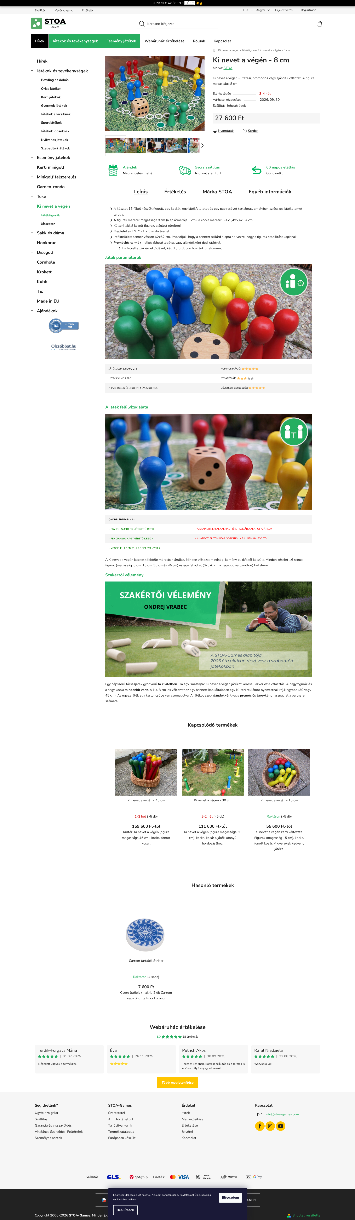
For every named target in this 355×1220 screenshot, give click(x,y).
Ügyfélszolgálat (46, 1113)
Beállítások (125, 1210)
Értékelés (88, 10)
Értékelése (190, 1125)
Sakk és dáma (50, 233)
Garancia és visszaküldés (53, 1125)
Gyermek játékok (54, 105)
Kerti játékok (51, 97)
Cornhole (46, 262)
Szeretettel (116, 1113)
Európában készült (122, 1138)
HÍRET (189, 3)
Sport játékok (51, 122)
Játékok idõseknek (55, 131)
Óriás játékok (51, 88)
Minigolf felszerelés (56, 177)
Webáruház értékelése (178, 1027)
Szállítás (40, 10)
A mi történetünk (121, 1119)
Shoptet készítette (306, 1215)
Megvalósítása (192, 1119)
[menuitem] (39, 41)
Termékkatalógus (121, 1131)
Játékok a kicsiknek (56, 114)
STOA (228, 68)
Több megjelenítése (178, 1082)
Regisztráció (308, 10)
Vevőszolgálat (64, 10)
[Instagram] (270, 1126)
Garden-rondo (51, 187)
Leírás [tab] (141, 191)
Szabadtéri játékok (55, 148)
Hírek (42, 61)
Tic (40, 291)
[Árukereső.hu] (63, 325)
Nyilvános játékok (54, 140)
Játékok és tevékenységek (62, 71)
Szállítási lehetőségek (229, 105)
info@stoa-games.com (282, 1114)
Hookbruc (46, 243)
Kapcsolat (189, 1138)
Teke (41, 196)
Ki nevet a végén (53, 206)
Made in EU (48, 301)
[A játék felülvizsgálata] (208, 461)
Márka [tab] (217, 191)
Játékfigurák (50, 215)
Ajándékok (47, 311)
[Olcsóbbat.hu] (63, 347)
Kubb (42, 282)
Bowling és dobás (55, 80)
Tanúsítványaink (120, 1125)
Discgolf (45, 252)
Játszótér (48, 224)
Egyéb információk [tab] (270, 191)
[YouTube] (280, 1126)
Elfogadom (230, 1197)
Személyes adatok (48, 1138)
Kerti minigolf (50, 167)
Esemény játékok (53, 157)
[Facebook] (260, 1126)
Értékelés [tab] (175, 191)
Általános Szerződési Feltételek (59, 1131)
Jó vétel (187, 1131)
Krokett (44, 272)
